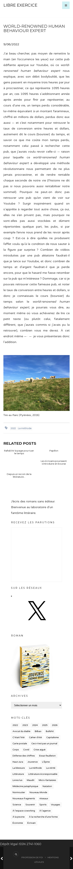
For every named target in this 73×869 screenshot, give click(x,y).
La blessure (19, 768)
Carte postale (20, 743)
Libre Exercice (20, 5)
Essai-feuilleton (47, 755)
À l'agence (45, 810)
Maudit (30, 780)
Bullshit (50, 731)
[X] (36, 623)
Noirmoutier (19, 792)
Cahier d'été (35, 737)
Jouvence (33, 762)
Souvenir (30, 804)
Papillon (53, 450)
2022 (13, 428)
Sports (43, 804)
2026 (54, 725)
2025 (45, 725)
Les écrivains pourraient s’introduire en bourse (54, 462)
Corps (16, 749)
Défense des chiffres (24, 755)
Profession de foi (32, 857)
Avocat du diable (21, 731)
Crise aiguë (39, 749)
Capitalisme (52, 737)
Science (17, 804)
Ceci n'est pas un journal (44, 743)
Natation (47, 786)
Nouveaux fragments (24, 798)
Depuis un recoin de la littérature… (19, 475)
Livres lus (17, 780)
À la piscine (19, 817)
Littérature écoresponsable (42, 774)
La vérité (50, 768)
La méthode (25, 428)
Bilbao (38, 731)
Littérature (18, 774)
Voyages (55, 804)
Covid (26, 749)
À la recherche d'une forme (43, 817)
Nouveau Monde (38, 792)
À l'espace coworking (24, 810)
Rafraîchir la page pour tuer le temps (19, 452)
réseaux (43, 798)
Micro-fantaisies (47, 780)
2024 (35, 725)
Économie (18, 823)
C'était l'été (19, 737)
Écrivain (31, 823)
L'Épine (46, 762)
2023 (25, 725)
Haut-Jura (18, 762)
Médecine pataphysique (25, 786)
